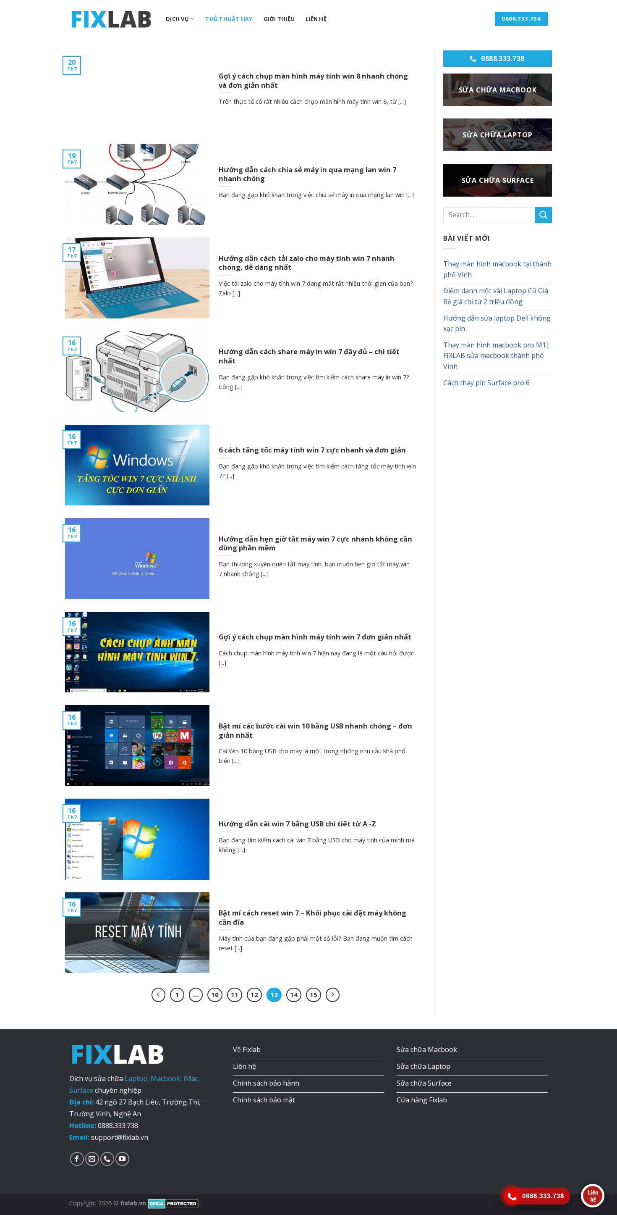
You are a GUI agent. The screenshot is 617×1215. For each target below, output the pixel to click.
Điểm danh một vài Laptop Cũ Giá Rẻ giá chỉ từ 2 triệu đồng (495, 296)
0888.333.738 (118, 1125)
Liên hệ (316, 19)
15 (313, 994)
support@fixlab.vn (119, 1137)
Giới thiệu (279, 19)
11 (234, 994)
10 (215, 994)
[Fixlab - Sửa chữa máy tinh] (111, 18)
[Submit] (543, 215)
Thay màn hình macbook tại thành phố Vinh (497, 269)
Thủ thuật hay (228, 19)
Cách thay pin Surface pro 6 (486, 382)
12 (254, 994)
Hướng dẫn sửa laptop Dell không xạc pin (497, 323)
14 (294, 994)
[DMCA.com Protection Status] (172, 1203)
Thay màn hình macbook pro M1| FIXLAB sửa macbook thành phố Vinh (496, 355)
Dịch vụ (177, 19)
